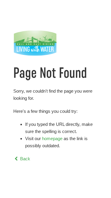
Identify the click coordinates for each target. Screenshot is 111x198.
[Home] (55, 43)
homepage (52, 138)
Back (24, 158)
